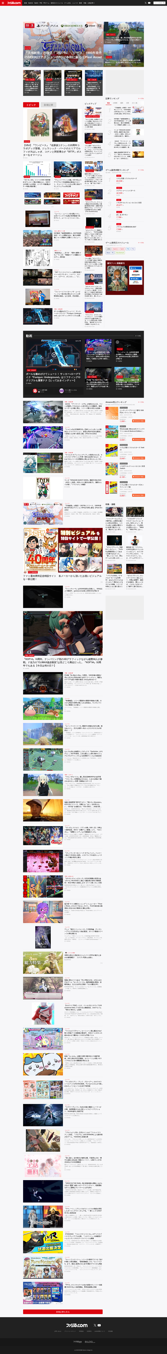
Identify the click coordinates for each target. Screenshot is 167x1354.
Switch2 (30, 3)
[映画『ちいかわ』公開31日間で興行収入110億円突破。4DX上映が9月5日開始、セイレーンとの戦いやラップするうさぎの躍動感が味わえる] (43, 1064)
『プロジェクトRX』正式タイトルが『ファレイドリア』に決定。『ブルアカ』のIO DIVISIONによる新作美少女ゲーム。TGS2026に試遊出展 (83, 1134)
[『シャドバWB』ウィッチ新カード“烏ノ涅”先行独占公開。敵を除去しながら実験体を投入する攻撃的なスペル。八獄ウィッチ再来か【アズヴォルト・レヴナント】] (32, 75)
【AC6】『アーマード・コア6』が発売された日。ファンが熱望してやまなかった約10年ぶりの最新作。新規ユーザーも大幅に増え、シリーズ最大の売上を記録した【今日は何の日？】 (122, 144)
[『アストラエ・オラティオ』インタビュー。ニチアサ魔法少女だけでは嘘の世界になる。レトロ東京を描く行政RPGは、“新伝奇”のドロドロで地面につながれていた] (94, 307)
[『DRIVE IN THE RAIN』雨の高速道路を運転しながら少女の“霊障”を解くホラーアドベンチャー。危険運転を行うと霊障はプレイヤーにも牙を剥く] (43, 1191)
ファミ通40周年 (33, 572)
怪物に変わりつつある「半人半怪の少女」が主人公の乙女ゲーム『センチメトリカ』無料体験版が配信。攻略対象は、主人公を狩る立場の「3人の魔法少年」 (83, 982)
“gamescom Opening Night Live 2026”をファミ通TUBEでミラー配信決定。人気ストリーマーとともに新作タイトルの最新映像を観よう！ (73, 86)
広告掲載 (110, 1331)
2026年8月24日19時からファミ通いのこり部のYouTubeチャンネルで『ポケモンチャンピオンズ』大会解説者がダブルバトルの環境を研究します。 (83, 886)
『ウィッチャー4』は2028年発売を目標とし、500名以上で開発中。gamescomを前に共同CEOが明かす (127, 355)
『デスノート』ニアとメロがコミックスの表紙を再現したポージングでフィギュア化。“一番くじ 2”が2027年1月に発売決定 (83, 1211)
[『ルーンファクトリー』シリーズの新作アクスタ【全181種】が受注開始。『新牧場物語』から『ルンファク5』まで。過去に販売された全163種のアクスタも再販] (43, 1267)
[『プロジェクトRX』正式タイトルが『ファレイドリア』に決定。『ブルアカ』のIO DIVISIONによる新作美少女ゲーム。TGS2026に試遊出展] (43, 1140)
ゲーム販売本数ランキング (117, 170)
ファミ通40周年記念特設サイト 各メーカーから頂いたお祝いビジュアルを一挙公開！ (62, 577)
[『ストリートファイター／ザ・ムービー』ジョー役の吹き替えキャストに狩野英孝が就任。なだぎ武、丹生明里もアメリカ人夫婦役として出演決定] (37, 297)
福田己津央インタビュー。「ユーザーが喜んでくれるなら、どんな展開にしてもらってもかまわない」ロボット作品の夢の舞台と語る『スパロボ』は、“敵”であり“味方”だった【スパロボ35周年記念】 (93, 178)
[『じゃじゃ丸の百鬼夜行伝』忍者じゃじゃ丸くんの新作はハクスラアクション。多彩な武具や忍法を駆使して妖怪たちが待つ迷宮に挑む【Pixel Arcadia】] (98, 346)
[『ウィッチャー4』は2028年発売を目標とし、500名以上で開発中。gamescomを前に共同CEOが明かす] (127, 346)
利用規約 (81, 1331)
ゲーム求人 (67, 3)
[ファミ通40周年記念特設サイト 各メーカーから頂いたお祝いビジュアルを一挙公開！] (63, 550)
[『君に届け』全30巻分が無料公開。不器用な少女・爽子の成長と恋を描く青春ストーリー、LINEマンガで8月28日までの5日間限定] (43, 1166)
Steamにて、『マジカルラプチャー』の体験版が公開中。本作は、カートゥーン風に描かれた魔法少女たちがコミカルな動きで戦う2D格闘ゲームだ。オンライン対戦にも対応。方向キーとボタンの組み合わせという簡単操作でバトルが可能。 (83, 1039)
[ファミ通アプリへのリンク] (77, 1342)
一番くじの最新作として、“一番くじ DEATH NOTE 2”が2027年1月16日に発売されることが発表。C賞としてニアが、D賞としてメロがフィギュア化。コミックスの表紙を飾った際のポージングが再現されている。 (83, 1216)
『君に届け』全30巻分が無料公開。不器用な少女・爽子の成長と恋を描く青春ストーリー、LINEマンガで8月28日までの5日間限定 (83, 1160)
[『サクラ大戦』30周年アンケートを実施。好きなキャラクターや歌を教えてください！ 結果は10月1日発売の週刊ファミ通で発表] (94, 112)
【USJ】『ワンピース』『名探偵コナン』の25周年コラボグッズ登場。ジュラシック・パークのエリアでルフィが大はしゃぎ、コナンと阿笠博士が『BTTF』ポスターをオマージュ (52, 150)
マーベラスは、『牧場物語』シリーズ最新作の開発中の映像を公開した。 (82, 708)
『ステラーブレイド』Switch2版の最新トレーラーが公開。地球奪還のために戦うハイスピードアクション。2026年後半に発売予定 (82, 1109)
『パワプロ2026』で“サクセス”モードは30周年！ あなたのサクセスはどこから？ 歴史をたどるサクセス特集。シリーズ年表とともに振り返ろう (114, 581)
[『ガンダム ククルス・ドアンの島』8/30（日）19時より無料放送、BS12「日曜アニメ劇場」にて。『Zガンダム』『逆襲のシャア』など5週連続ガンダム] (43, 836)
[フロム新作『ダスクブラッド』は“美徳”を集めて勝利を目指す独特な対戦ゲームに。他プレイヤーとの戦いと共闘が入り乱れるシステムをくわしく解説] (94, 251)
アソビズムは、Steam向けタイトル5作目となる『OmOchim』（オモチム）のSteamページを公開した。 (83, 759)
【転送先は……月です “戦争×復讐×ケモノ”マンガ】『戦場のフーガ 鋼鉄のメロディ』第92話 (67, 255)
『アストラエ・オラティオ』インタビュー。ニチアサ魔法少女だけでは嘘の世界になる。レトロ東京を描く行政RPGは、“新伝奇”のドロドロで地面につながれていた (93, 319)
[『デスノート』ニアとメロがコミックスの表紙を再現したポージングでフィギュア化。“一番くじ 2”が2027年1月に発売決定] (43, 1217)
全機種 (109, 249)
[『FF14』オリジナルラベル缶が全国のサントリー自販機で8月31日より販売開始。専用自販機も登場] (43, 1293)
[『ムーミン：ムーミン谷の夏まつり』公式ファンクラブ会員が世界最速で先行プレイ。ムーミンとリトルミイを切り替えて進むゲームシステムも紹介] (37, 219)
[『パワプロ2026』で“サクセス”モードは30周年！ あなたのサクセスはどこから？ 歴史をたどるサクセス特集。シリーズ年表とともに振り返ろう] (114, 569)
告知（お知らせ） (72, 79)
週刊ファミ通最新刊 (116, 263)
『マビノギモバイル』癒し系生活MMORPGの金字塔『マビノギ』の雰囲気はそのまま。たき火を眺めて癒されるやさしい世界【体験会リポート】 (123, 39)
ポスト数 (134, 103)
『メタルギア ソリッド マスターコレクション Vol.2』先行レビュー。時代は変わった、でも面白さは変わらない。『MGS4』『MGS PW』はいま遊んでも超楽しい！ (52, 86)
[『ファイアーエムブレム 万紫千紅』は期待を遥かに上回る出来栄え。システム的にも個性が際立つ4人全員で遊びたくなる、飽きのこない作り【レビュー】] (114, 512)
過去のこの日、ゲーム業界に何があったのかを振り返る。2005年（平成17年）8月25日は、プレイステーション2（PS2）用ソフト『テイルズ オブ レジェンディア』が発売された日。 (83, 463)
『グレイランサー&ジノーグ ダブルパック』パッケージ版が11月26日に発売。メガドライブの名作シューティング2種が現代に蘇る (83, 855)
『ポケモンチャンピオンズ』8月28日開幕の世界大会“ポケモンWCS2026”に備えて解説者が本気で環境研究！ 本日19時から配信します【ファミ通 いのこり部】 (83, 880)
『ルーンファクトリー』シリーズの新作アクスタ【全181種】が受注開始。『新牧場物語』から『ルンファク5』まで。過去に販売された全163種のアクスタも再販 (83, 1261)
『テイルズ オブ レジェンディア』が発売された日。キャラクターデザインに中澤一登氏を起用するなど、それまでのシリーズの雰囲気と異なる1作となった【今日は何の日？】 (83, 457)
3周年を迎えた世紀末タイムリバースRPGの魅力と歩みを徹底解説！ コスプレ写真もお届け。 (82, 956)
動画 (80, 3)
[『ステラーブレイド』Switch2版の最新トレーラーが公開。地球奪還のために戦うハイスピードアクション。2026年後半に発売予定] (43, 1115)
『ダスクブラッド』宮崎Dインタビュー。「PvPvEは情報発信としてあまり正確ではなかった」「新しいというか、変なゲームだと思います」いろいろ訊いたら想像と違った (93, 235)
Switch (36, 3)
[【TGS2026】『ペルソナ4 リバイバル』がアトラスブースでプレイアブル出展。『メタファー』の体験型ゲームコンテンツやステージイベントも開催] (43, 1242)
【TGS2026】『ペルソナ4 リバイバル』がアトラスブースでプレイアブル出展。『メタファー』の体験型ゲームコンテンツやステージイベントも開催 (83, 1236)
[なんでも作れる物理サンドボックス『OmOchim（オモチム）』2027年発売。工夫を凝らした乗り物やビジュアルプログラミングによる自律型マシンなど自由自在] (43, 759)
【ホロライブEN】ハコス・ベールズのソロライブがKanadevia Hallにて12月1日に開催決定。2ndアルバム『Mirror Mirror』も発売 (83, 1007)
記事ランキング (112, 98)
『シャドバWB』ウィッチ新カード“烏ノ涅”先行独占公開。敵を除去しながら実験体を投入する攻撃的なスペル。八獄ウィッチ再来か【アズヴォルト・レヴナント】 (32, 86)
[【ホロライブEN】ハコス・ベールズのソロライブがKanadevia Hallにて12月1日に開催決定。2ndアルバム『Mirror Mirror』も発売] (43, 1013)
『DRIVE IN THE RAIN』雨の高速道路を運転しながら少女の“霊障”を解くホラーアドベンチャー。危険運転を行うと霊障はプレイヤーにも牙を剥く (83, 1185)
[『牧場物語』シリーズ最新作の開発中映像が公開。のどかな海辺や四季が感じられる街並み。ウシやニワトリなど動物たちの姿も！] (127, 374)
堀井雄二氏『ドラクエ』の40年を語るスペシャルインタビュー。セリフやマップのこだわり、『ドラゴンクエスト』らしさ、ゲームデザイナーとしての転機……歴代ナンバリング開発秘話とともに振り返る (134, 552)
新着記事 (48, 104)
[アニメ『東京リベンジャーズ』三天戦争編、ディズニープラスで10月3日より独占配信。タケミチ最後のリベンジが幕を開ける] (43, 937)
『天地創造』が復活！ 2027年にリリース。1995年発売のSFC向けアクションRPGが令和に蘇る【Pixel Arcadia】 (63, 57)
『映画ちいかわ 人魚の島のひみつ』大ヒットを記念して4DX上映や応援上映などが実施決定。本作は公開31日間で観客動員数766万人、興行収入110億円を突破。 (83, 1064)
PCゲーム (46, 3)
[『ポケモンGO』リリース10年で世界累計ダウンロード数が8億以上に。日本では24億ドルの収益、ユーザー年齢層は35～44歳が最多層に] (37, 169)
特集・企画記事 (88, 3)
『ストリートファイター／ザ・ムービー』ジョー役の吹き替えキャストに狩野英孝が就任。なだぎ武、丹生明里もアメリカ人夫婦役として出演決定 (67, 294)
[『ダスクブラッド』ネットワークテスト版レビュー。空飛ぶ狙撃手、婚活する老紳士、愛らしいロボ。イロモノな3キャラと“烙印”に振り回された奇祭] (135, 569)
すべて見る (141, 98)
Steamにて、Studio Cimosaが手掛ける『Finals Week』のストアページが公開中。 (83, 911)
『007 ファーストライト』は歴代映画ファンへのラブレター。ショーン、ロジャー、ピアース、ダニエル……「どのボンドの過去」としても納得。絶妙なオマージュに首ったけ (68, 274)
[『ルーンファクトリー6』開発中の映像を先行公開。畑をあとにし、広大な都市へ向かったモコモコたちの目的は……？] (124, 55)
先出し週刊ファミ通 (59, 231)
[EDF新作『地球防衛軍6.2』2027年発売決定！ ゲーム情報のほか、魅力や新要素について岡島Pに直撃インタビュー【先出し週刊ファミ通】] (37, 238)
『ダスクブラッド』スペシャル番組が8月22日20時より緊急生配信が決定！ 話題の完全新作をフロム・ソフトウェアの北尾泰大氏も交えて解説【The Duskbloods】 (94, 206)
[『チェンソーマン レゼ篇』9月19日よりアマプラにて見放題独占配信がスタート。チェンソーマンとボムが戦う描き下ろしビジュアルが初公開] (68, 169)
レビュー (49, 79)
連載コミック (57, 250)
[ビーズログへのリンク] (90, 1342)
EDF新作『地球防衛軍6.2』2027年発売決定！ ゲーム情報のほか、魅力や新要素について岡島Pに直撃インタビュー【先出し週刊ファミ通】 (67, 235)
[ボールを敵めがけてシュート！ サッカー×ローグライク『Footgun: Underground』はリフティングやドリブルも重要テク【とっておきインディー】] (37, 316)
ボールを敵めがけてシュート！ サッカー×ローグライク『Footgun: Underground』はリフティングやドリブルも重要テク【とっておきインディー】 (68, 313)
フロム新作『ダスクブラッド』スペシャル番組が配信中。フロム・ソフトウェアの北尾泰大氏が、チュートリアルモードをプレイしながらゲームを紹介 (93, 150)
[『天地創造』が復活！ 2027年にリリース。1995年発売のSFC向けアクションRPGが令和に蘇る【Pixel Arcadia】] (63, 44)
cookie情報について (100, 1331)
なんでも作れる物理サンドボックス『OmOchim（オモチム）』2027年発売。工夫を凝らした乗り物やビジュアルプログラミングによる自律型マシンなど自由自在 (83, 753)
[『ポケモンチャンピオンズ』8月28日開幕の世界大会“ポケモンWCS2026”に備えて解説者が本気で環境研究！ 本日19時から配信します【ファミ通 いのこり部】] (43, 886)
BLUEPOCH (67, 959)
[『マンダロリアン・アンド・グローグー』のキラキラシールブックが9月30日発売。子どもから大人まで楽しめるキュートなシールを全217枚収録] (43, 1090)
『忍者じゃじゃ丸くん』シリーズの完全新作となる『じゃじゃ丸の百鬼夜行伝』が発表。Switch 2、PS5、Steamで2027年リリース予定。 (83, 436)
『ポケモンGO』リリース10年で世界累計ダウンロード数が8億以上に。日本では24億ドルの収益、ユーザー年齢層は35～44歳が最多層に (36, 183)
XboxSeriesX (120, 253)
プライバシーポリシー (70, 1331)
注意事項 (89, 1331)
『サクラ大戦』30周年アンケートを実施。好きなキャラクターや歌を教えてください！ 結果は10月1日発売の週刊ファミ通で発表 (93, 123)
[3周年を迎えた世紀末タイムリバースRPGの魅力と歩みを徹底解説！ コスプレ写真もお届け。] (43, 963)
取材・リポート (111, 34)
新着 (25, 3)
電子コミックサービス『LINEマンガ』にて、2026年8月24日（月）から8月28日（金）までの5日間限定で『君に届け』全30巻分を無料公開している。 (83, 1166)
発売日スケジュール (57, 3)
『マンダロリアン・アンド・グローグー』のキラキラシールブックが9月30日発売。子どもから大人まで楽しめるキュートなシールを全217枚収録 (83, 1084)
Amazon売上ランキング (116, 402)
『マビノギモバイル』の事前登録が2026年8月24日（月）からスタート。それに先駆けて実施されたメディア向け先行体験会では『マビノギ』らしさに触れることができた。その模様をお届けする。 (82, 785)
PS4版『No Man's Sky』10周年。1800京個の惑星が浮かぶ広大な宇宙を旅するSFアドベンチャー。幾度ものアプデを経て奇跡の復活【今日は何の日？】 (98, 383)
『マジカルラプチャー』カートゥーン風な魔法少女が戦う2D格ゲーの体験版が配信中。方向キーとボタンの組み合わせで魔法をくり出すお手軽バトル (83, 1033)
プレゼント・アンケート (92, 116)
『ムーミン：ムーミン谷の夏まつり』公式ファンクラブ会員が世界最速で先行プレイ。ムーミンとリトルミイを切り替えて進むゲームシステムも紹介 (67, 216)
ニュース (75, 3)
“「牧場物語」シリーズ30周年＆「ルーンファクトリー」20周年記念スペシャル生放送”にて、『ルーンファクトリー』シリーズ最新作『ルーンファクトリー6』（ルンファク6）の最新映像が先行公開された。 (83, 734)
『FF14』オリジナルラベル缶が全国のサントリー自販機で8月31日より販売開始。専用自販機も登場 (83, 1286)
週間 (121, 103)
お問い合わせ (57, 1331)
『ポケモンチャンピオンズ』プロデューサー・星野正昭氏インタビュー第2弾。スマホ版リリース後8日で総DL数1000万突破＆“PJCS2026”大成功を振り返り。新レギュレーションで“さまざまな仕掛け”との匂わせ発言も (93, 291)
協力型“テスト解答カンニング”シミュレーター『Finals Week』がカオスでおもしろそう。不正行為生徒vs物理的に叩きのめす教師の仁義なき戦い (83, 906)
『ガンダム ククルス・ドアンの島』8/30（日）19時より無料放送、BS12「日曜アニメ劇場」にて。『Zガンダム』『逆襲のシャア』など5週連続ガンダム (83, 829)
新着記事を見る (63, 1311)
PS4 (133, 249)
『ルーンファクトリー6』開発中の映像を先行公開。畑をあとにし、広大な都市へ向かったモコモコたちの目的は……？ (123, 61)
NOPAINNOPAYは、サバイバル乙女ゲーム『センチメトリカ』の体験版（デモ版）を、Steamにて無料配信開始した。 (83, 987)
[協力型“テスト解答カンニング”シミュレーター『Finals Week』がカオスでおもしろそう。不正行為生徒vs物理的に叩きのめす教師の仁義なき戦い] (43, 912)
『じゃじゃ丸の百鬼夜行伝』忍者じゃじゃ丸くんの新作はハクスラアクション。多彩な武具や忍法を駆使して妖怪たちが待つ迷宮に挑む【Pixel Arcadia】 (98, 355)
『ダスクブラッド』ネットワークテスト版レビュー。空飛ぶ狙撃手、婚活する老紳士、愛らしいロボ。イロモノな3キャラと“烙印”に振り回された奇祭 (134, 581)
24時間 (115, 103)
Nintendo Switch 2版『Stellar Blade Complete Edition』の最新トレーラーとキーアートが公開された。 (83, 1114)
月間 (127, 103)
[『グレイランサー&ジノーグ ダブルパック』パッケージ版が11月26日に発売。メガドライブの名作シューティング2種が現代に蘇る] (43, 861)
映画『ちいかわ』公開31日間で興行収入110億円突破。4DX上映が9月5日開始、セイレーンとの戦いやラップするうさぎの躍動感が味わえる (83, 1058)
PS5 (41, 3)
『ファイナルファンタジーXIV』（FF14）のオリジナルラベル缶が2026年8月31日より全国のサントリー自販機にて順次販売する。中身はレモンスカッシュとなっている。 (83, 1290)
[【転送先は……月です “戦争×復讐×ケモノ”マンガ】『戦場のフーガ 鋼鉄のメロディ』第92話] (37, 258)
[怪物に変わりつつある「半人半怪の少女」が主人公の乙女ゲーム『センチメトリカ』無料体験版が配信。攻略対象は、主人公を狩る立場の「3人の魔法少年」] (43, 988)
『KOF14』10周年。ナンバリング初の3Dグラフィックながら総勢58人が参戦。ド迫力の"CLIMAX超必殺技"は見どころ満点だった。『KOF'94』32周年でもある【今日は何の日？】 (63, 662)
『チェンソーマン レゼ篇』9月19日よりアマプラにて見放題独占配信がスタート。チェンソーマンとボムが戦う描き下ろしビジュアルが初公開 (68, 183)
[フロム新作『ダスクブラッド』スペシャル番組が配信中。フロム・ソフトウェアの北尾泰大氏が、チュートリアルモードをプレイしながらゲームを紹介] (94, 138)
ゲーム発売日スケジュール (117, 242)
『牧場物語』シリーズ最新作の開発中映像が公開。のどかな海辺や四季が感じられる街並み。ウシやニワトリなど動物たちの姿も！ (127, 383)
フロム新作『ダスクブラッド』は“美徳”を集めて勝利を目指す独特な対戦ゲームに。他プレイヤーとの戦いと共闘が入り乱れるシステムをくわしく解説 (93, 263)
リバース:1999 (71, 953)
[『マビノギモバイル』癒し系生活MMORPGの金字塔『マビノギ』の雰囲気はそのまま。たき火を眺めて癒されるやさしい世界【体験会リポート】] (124, 33)
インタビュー (89, 171)
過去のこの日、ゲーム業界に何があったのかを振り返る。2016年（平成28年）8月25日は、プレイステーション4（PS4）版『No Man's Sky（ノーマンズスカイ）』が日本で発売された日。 (83, 683)
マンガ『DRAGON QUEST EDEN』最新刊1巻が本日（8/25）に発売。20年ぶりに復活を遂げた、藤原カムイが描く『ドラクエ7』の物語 (122, 133)
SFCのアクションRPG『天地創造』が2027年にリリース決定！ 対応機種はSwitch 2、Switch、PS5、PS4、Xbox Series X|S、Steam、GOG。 (83, 513)
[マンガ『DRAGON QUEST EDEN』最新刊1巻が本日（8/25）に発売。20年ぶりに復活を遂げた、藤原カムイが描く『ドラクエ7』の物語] (138, 132)
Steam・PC (110, 253)
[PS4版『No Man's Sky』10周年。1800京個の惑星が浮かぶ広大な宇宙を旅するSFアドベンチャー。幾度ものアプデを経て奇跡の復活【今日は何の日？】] (98, 374)
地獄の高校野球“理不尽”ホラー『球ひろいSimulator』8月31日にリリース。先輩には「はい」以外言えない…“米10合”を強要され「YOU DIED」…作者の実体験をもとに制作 (122, 155)
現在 (108, 103)
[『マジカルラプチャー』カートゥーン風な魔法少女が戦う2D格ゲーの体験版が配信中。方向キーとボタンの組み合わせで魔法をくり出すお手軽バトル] (43, 1039)
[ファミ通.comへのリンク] (14, 3)
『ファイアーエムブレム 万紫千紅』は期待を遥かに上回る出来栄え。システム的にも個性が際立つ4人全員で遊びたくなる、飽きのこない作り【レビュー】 (114, 524)
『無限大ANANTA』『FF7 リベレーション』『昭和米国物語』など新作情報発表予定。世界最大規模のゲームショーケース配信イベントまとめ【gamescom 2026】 (93, 86)
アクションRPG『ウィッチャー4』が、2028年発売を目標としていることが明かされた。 (83, 594)
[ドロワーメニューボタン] (3, 3)
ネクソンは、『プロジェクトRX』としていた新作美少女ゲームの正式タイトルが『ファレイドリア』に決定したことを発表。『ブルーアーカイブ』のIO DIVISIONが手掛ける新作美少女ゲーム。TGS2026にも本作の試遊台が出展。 (83, 1140)
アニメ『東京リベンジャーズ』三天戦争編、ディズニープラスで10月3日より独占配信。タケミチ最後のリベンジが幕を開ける (83, 931)
